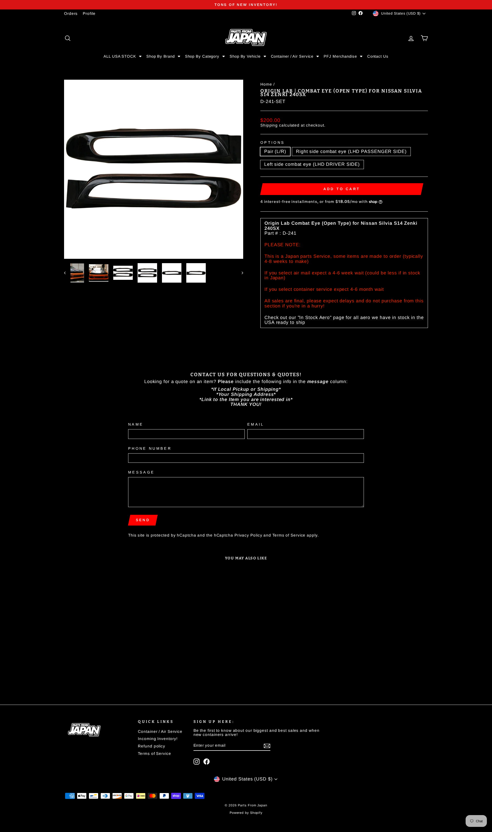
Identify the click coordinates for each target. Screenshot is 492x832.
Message (141, 472)
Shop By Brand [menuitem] (160, 56)
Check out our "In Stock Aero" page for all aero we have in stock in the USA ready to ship (344, 320)
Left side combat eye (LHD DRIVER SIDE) (312, 164)
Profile (89, 13)
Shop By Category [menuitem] (202, 56)
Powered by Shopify (246, 813)
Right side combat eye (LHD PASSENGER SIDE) (351, 151)
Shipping (269, 125)
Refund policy (151, 746)
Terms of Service (288, 535)
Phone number (149, 448)
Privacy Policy (248, 535)
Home (266, 84)
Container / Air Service (160, 731)
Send (143, 520)
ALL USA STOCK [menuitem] (120, 56)
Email (255, 424)
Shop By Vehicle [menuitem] (245, 56)
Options (272, 143)
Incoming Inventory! (157, 738)
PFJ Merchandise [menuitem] (340, 56)
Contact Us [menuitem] (377, 56)
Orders (71, 13)
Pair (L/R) (275, 151)
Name (135, 424)
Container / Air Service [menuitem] (292, 56)
